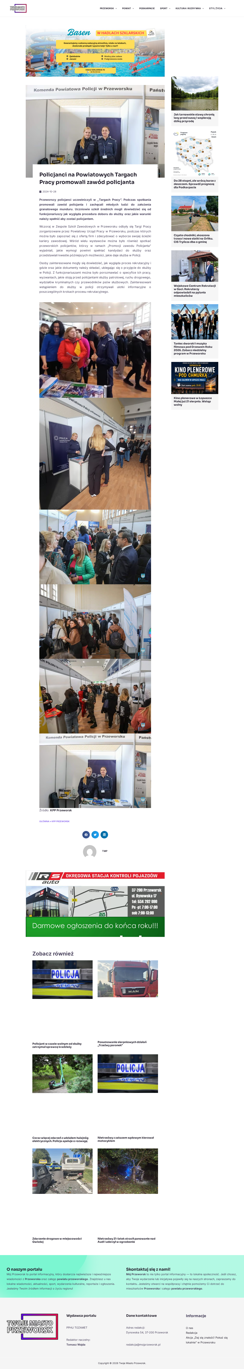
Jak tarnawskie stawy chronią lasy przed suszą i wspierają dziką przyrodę (194, 118)
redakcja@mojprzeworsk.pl (143, 1344)
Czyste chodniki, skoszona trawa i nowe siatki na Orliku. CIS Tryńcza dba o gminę (193, 239)
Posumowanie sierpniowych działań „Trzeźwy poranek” (122, 1043)
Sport (163, 8)
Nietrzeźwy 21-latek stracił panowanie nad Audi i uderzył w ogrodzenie (126, 1240)
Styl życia (215, 8)
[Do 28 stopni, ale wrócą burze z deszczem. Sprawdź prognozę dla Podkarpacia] (194, 153)
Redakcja (191, 1332)
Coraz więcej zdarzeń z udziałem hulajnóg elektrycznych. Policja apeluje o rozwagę (60, 1139)
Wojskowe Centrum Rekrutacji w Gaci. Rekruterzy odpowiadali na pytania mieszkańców (195, 291)
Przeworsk (107, 8)
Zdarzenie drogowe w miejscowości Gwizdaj (57, 1240)
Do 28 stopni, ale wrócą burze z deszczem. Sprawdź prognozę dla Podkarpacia (195, 184)
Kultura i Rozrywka (188, 8)
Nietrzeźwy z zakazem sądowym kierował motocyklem (126, 1139)
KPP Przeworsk (61, 810)
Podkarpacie (147, 8)
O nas (189, 1328)
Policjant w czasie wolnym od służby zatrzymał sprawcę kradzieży (56, 1045)
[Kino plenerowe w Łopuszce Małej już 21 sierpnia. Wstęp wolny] (194, 377)
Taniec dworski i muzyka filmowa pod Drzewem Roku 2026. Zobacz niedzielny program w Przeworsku (193, 348)
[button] (115, 8)
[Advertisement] (195, 47)
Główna (44, 821)
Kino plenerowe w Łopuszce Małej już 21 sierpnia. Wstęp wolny (193, 401)
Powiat (126, 8)
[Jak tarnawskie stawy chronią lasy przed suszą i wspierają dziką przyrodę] (194, 93)
